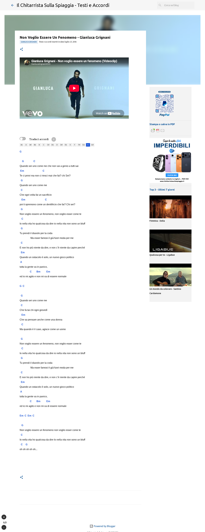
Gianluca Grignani (29, 42)
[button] (21, 49)
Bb (35, 145)
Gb (83, 145)
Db (52, 145)
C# (48, 145)
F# (79, 145)
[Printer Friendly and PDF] (157, 132)
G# (92, 145)
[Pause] (4, 527)
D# (61, 145)
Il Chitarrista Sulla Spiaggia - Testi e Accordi (63, 5)
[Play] (4, 517)
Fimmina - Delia (157, 221)
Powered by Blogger (104, 526)
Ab (22, 145)
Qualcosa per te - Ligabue (162, 255)
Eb (66, 145)
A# (30, 145)
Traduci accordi (39, 139)
